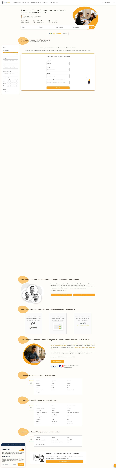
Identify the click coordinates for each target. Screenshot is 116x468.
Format (48, 73)
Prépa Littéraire (39, 442)
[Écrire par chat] (115, 465)
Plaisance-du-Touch (40, 408)
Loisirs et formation (40, 444)
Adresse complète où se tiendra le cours (56, 80)
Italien (53, 383)
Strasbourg (69, 421)
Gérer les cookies (5, 464)
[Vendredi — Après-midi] (14, 83)
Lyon (53, 419)
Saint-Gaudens (55, 415)
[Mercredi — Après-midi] (11, 83)
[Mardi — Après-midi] (9, 83)
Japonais (69, 383)
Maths (53, 390)
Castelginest (39, 417)
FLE (68, 387)
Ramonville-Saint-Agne (41, 412)
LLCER (68, 385)
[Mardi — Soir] (9, 86)
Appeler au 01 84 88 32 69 (61, 295)
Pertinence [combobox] (6, 91)
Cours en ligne (70, 423)
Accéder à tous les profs (64, 461)
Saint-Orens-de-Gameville (73, 412)
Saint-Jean (69, 415)
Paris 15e (54, 423)
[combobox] (28, 27)
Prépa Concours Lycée (41, 439)
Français (38, 392)
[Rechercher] (92, 27)
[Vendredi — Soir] (14, 86)
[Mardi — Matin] (9, 81)
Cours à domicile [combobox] (51, 76)
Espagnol (54, 381)
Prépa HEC (69, 439)
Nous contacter (84, 295)
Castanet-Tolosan (55, 412)
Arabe (53, 385)
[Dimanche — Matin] (17, 81)
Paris (68, 417)
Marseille (38, 419)
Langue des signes (40, 390)
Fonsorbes (38, 410)
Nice (68, 419)
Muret (53, 410)
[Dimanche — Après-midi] (17, 83)
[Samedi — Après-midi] (15, 83)
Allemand (69, 381)
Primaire (38, 437)
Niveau (48, 67)
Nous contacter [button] (107, 2)
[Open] (37, 27)
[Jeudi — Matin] (12, 81)
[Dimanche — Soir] (17, 86)
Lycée (68, 437)
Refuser (14, 464)
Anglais (38, 381)
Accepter (21, 464)
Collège (53, 437)
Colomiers (54, 406)
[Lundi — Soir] (8, 86)
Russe (53, 387)
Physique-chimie (70, 390)
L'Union (38, 415)
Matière (49, 61)
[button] (114, 2)
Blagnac (53, 408)
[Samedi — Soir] (15, 86)
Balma (68, 410)
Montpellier (54, 421)
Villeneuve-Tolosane (71, 406)
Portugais (38, 385)
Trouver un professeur (57, 361)
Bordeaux (38, 423)
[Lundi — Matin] (8, 81)
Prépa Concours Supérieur (57, 442)
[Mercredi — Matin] (11, 81)
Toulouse (69, 408)
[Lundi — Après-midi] (8, 83)
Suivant (58, 87)
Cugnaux (38, 406)
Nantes (37, 421)
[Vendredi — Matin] (14, 81)
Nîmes (53, 417)
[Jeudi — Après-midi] (12, 83)
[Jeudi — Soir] (12, 86)
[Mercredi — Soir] (11, 86)
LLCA (37, 387)
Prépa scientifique (55, 439)
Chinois (37, 383)
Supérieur (69, 442)
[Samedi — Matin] (15, 81)
